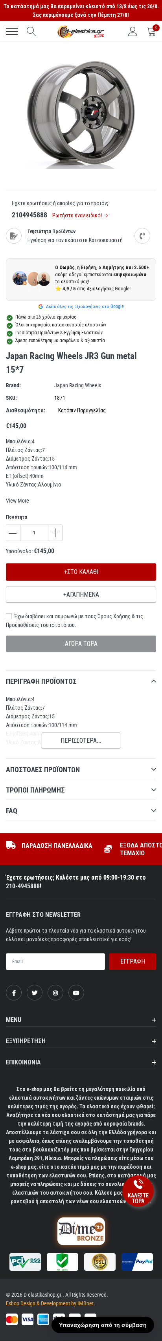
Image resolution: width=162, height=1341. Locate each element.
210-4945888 (23, 886)
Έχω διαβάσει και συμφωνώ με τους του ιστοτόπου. (74, 620)
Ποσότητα (16, 517)
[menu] (12, 31)
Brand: (13, 385)
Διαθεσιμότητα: (25, 410)
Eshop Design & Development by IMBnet (50, 1303)
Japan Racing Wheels (77, 385)
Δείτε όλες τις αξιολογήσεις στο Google (84, 306)
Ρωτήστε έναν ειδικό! (77, 215)
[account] (133, 31)
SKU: (11, 398)
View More (17, 500)
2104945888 (29, 215)
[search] (31, 31)
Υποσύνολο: (19, 551)
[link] (14, 992)
